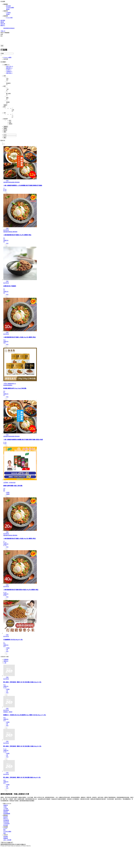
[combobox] (67, 50)
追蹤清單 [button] (5, 28)
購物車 (2, 22)
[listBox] (67, 140)
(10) (9, 66)
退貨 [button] (9, 28)
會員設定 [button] (12, 28)
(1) (9, 68)
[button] (67, 9)
